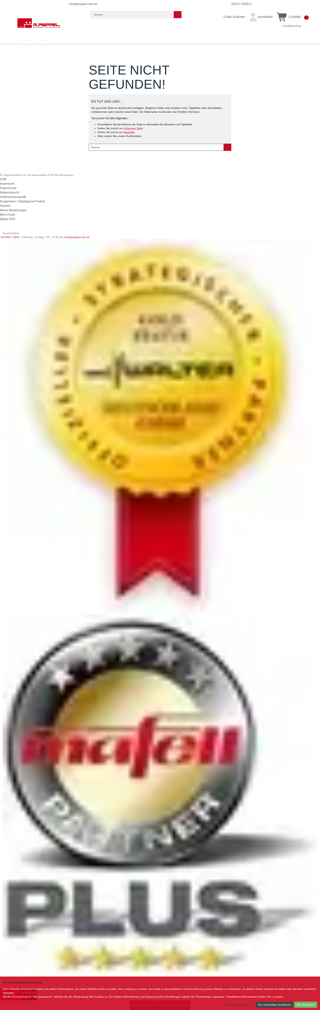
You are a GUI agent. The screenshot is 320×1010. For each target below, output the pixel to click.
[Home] (38, 23)
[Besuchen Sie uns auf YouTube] (9, 228)
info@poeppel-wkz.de (83, 4)
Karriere (5, 205)
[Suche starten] (177, 14)
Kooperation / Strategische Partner (22, 201)
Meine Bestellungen (13, 210)
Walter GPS (7, 219)
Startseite (129, 132)
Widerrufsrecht (9, 192)
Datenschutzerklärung (297, 996)
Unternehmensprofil (13, 196)
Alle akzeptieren (305, 1004)
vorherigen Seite (133, 128)
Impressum (7, 183)
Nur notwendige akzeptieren (274, 1004)
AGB (3, 179)
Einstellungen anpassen (239, 1004)
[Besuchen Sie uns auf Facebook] (3, 228)
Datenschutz (8, 188)
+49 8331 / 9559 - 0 (11, 237)
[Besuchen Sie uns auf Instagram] (14, 228)
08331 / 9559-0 (241, 4)
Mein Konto (7, 214)
